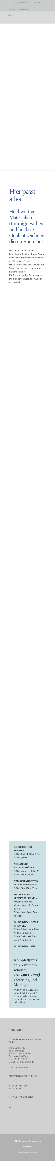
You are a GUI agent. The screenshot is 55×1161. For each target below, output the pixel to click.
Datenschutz (27, 1146)
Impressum (36, 1141)
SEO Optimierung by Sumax (27, 1152)
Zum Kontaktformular (19, 1067)
